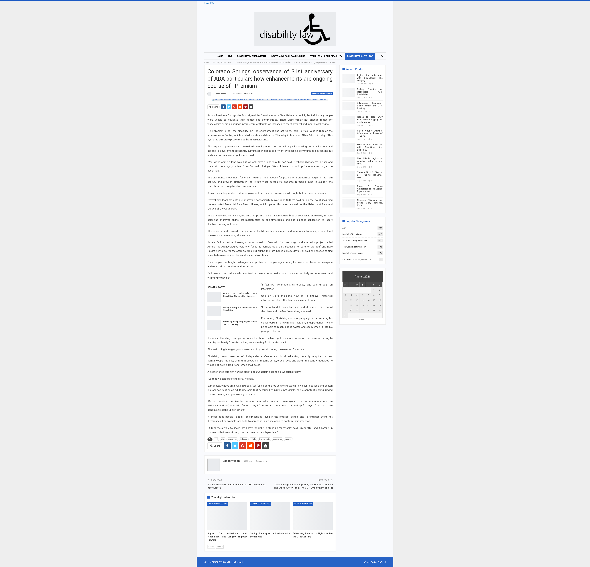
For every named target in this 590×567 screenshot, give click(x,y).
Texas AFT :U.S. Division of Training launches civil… (370, 175)
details (253, 439)
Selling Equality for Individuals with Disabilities (370, 92)
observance (277, 439)
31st (216, 439)
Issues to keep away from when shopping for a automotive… (370, 119)
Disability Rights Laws (360, 56)
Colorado (243, 439)
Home (220, 56)
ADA (230, 56)
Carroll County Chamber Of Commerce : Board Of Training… (370, 133)
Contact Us (209, 3)
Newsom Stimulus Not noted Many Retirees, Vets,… (370, 203)
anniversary (232, 439)
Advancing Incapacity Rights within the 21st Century (370, 106)
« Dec (361, 320)
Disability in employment (251, 56)
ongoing (288, 439)
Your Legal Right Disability (326, 56)
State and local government (288, 56)
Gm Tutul (382, 562)
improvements (264, 439)
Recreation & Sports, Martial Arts (356, 259)
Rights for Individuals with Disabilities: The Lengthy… (370, 78)
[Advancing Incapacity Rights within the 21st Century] (214, 325)
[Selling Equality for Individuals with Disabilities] (214, 311)
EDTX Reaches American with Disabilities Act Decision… (370, 147)
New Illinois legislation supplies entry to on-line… (370, 161)
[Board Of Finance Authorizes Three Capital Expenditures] (348, 189)
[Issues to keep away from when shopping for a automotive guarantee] (348, 120)
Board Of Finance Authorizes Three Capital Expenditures (370, 189)
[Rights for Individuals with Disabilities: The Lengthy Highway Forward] (214, 297)
